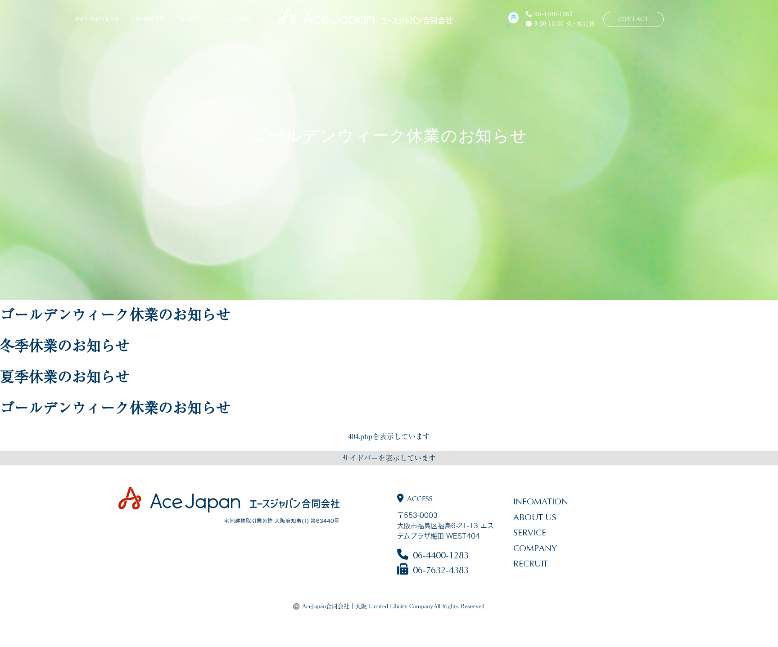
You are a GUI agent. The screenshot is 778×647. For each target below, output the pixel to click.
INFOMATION (96, 19)
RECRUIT (530, 563)
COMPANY (234, 19)
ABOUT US (148, 19)
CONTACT (633, 19)
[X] (512, 26)
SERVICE (191, 19)
